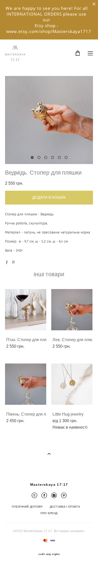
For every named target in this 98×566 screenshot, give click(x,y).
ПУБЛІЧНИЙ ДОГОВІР (27, 506)
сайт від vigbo (49, 554)
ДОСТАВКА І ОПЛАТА (65, 506)
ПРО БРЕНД (49, 513)
